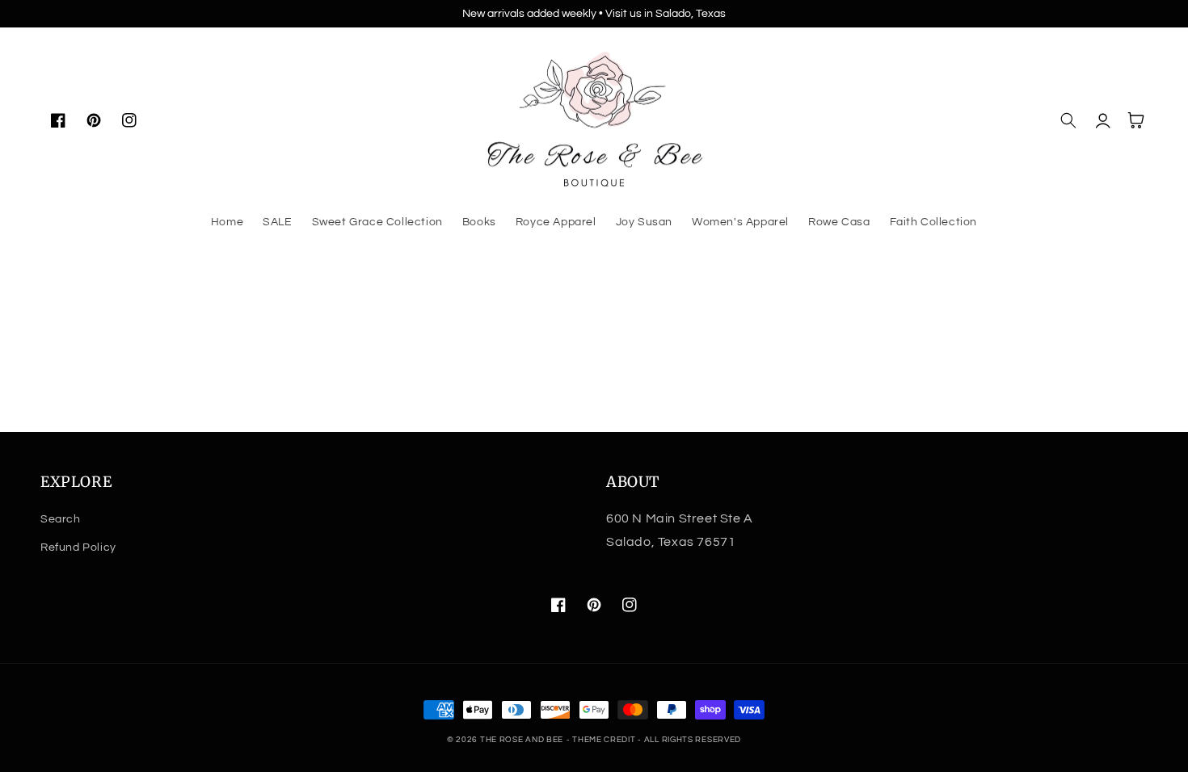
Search (60, 519)
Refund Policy (78, 547)
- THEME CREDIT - (605, 740)
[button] (1068, 120)
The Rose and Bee (521, 740)
